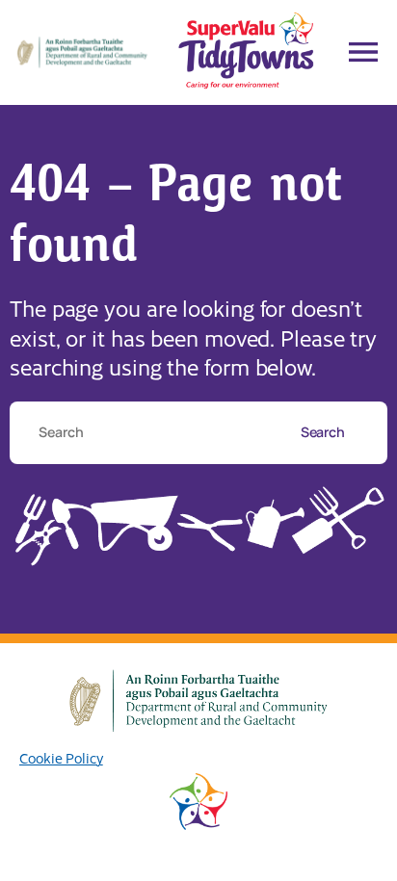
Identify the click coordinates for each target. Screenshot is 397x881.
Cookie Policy (61, 757)
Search (324, 432)
